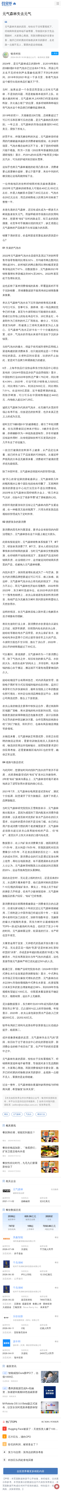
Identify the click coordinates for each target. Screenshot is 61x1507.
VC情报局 (54, 1421)
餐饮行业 (41, 1114)
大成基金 (7, 1307)
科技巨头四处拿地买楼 (20, 1459)
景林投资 (47, 1303)
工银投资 (17, 1307)
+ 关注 (55, 53)
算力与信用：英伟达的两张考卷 (25, 1452)
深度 (5, 1373)
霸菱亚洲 (26, 1303)
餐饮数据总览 (13, 1209)
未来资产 (44, 1307)
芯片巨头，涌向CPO (19, 1436)
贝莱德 (17, 1303)
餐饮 (6, 1114)
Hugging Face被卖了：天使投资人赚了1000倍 (32, 1429)
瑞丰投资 (18, 1357)
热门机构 (45, 1421)
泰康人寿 (37, 1303)
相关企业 (11, 1181)
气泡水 (28, 1114)
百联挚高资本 (20, 1332)
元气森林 (17, 1114)
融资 (5, 1388)
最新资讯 (11, 1366)
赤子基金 (18, 1253)
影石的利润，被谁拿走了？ (23, 1444)
